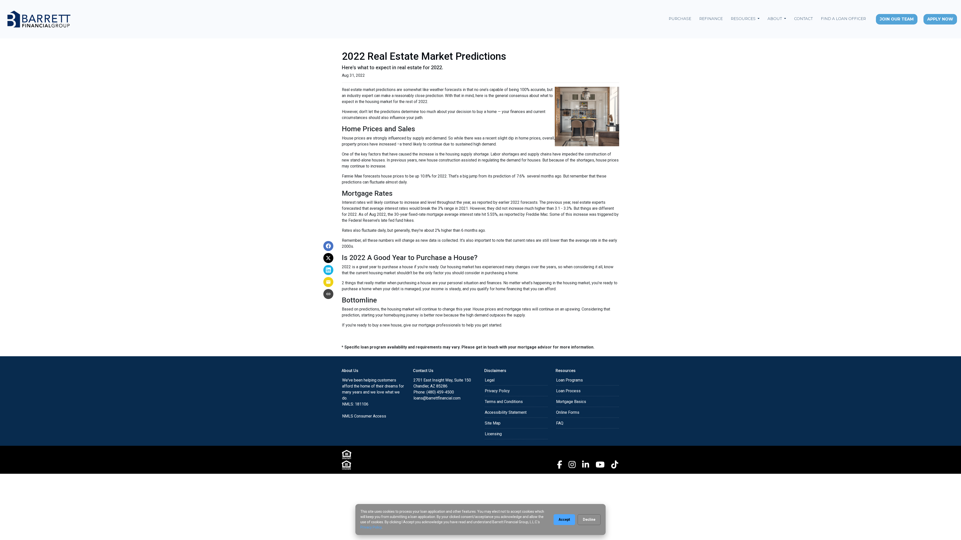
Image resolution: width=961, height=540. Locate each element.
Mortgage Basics (571, 401)
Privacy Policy (497, 390)
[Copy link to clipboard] (328, 294)
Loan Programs (569, 380)
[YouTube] (600, 464)
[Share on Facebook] (328, 246)
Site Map (493, 423)
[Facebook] (559, 464)
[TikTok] (614, 464)
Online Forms (567, 412)
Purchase (680, 18)
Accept (564, 520)
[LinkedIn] (585, 464)
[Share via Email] (328, 282)
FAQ (559, 423)
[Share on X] (328, 258)
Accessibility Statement (506, 412)
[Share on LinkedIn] (328, 270)
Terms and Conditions (504, 401)
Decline (589, 520)
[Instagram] (572, 464)
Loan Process (568, 390)
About (775, 18)
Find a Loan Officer (843, 18)
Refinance (711, 18)
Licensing (493, 434)
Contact (803, 18)
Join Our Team (897, 19)
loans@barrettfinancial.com (436, 398)
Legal (490, 380)
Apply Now (940, 19)
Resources (744, 18)
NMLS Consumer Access (364, 416)
